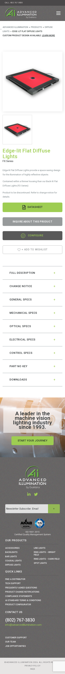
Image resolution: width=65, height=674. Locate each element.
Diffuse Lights (13, 565)
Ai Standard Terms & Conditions (23, 600)
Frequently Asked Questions (21, 588)
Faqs (32, 669)
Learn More (48, 35)
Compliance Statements (18, 596)
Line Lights (39, 548)
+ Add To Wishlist (34, 249)
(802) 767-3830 (20, 620)
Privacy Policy (32, 666)
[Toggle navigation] (58, 13)
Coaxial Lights (13, 560)
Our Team (10, 642)
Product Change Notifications (22, 592)
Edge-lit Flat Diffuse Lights (26, 153)
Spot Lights (40, 563)
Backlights (11, 552)
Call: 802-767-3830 (14, 3)
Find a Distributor (15, 579)
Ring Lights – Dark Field (47, 559)
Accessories (12, 548)
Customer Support (16, 637)
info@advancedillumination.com (23, 624)
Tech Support (13, 583)
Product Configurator (18, 604)
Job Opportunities (15, 646)
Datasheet (35, 207)
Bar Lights (11, 556)
